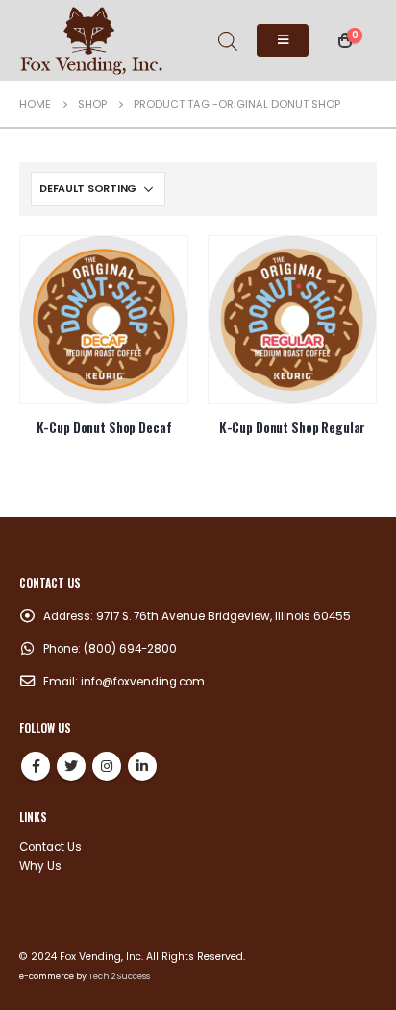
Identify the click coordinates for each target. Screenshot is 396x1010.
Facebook (35, 766)
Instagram (106, 766)
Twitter (71, 766)
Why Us (40, 866)
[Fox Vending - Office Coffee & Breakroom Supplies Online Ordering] (91, 40)
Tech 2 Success (119, 976)
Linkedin (142, 766)
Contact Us (50, 846)
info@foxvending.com (143, 681)
